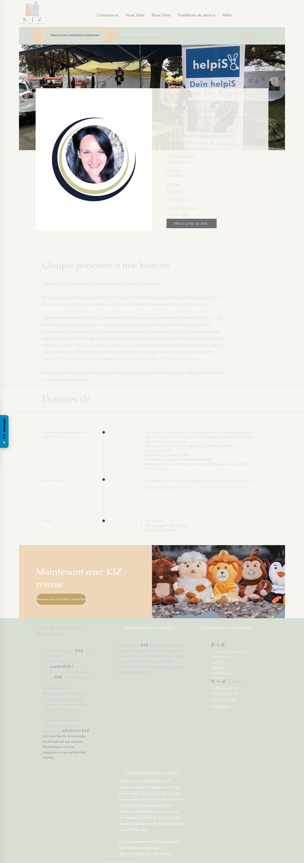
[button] (246, 35)
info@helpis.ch (178, 162)
